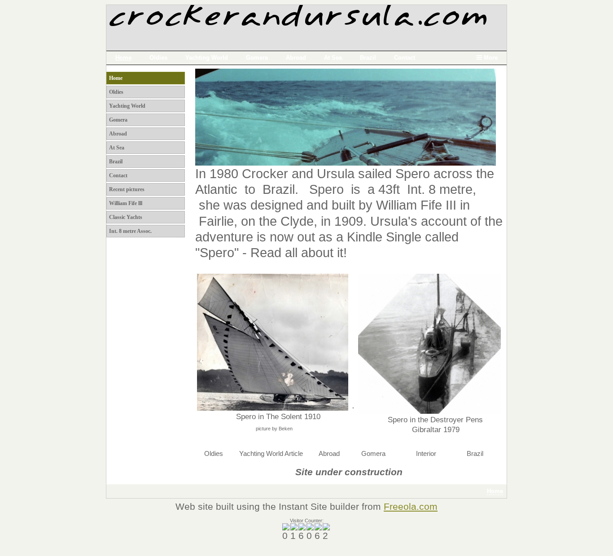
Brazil (368, 57)
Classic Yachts (125, 217)
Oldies (158, 57)
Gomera (257, 57)
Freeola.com (411, 506)
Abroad (296, 57)
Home (123, 57)
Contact (404, 57)
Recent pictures (126, 189)
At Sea (333, 57)
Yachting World (206, 57)
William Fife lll (125, 203)
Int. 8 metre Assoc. (130, 231)
